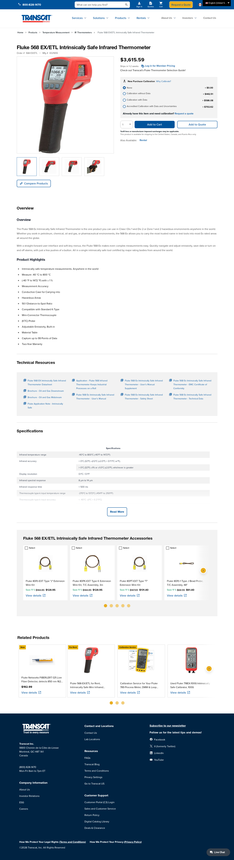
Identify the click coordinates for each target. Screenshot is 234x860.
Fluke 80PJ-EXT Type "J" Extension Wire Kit (45, 583)
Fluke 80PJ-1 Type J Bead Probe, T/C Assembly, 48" (185, 583)
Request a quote (184, 113)
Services (77, 18)
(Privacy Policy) (133, 842)
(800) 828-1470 (27, 767)
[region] (117, 577)
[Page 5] (128, 605)
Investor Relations (29, 796)
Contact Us (209, 18)
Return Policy (91, 815)
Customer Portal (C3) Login (99, 802)
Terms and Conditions (96, 770)
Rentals (141, 18)
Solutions (99, 18)
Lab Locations (92, 739)
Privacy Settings (93, 777)
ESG (21, 802)
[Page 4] (122, 605)
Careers (23, 809)
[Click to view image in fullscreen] (65, 105)
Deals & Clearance (94, 828)
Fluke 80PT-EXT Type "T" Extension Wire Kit (134, 583)
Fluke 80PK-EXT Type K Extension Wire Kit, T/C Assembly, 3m (92, 583)
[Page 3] (117, 605)
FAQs (87, 758)
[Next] (203, 577)
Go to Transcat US (94, 783)
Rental (143, 140)
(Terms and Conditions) (72, 842)
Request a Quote (181, 4)
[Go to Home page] (37, 18)
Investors (187, 18)
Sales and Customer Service (100, 808)
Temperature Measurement (55, 32)
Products (120, 18)
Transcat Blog (92, 764)
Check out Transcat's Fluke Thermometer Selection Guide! (153, 70)
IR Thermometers (83, 32)
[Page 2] (111, 605)
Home (20, 32)
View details (33, 595)
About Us (166, 18)
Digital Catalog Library (96, 821)
